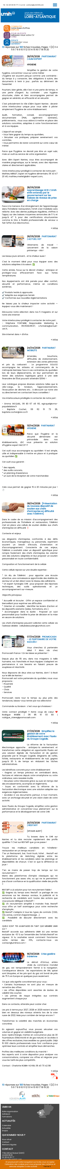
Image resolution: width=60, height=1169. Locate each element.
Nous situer (6, 1139)
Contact (5, 1142)
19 (45, 49)
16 (37, 49)
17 (40, 49)
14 (31, 49)
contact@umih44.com (35, 5)
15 (34, 49)
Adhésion (6, 1114)
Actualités (6, 1128)
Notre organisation (10, 1111)
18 (42, 49)
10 (22, 49)
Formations (7, 1116)
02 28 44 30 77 (12, 5)
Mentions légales (9, 1144)
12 (26, 49)
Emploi (5, 1130)
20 (47, 49)
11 (24, 49)
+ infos (54, 228)
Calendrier (6, 1125)
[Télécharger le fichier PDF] (54, 1078)
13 (29, 49)
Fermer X (47, 1166)
